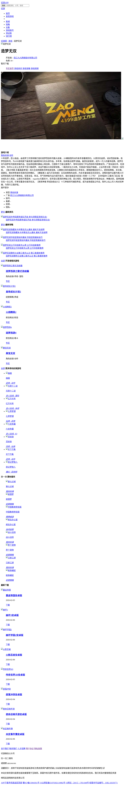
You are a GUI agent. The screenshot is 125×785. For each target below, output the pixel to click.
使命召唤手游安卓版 (16, 714)
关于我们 (5, 749)
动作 (11, 155)
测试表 (9, 33)
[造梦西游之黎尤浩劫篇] (11, 266)
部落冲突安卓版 (14, 694)
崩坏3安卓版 (12, 615)
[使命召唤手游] (8, 709)
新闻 (8, 21)
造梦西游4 (11, 332)
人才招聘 (21, 749)
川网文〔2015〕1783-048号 (77, 783)
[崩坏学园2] (6, 630)
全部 (3, 261)
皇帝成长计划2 (13, 291)
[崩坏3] (4, 610)
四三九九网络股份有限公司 (25, 58)
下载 (8, 605)
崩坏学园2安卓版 (14, 635)
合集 (8, 27)
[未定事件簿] (7, 729)
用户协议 (30, 749)
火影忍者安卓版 (14, 655)
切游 (3, 9)
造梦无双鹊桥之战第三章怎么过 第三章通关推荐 (26, 256)
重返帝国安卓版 (14, 595)
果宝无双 (10, 353)
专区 (8, 281)
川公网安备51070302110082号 (52, 783)
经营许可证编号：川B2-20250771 (103, 783)
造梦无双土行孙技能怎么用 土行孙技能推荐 (24, 248)
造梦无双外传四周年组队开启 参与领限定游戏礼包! (28, 220)
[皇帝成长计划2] (8, 286)
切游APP (5, 3)
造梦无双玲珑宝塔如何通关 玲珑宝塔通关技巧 (25, 240)
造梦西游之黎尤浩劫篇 (17, 271)
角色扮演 (5, 155)
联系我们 (13, 749)
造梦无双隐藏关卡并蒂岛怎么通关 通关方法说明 (26, 232)
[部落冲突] (6, 689)
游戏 (10, 41)
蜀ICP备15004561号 (31, 783)
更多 (3, 212)
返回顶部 (18, 783)
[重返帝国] (6, 590)
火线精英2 (11, 312)
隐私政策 (38, 749)
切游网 (4, 41)
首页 (8, 13)
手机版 (11, 783)
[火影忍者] (6, 649)
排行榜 (9, 36)
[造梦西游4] (6, 327)
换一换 (4, 477)
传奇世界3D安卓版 (15, 674)
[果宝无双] (6, 348)
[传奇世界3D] (7, 669)
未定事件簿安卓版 (15, 734)
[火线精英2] (6, 307)
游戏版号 (10, 30)
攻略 (8, 24)
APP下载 (5, 783)
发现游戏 (10, 16)
